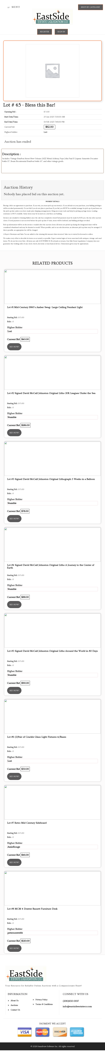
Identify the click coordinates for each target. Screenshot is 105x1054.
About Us (15, 1001)
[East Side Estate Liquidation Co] (52, 16)
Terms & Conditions (44, 1004)
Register (44, 32)
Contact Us (15, 1010)
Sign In (61, 32)
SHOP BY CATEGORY (90, 7)
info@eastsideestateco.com (77, 1006)
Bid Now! (14, 347)
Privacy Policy (41, 1000)
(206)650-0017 (71, 1001)
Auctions (14, 1005)
